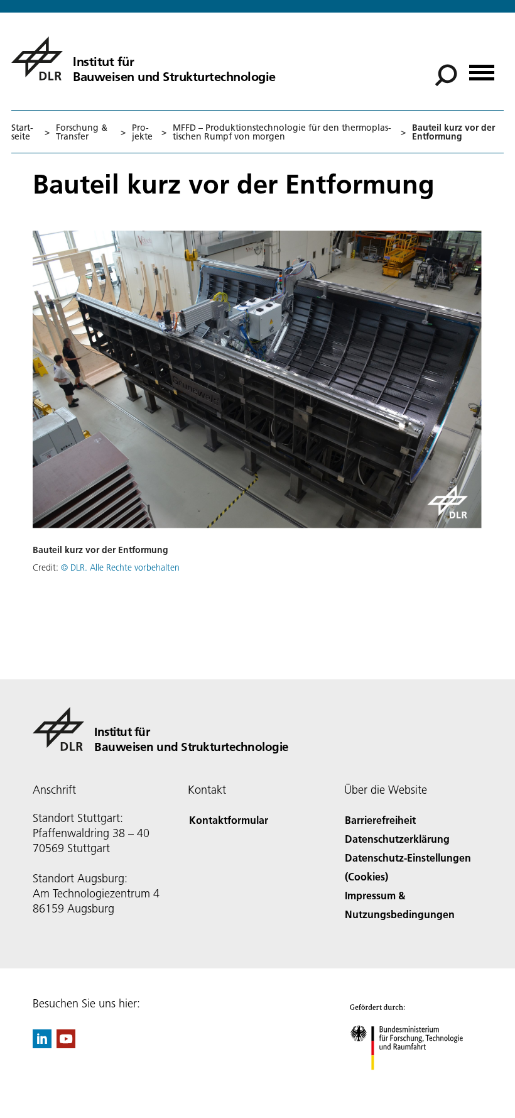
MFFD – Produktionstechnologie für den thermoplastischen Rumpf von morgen (282, 132)
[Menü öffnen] (482, 68)
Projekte (142, 132)
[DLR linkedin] (42, 1044)
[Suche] (447, 74)
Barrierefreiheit (380, 819)
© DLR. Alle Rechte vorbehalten (120, 567)
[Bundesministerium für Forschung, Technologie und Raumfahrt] (413, 1082)
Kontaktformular (228, 819)
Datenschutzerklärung (397, 838)
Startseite (22, 132)
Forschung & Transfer (81, 132)
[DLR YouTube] (66, 1044)
